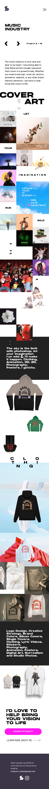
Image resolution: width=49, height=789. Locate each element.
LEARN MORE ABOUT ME (19, 740)
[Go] (6, 43)
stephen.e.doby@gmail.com (23, 771)
